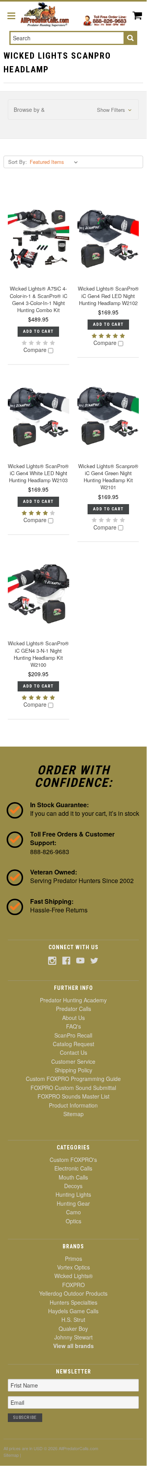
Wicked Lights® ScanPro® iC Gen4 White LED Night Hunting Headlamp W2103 (38, 473)
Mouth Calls (73, 1177)
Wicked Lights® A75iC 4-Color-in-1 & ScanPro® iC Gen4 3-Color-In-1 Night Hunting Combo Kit (38, 299)
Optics (73, 1221)
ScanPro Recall (73, 1035)
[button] (73, 109)
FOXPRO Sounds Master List (73, 1096)
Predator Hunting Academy (73, 1000)
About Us (73, 1018)
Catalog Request (73, 1044)
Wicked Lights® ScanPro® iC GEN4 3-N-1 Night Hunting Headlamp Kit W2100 (38, 653)
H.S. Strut (73, 1319)
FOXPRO (73, 1285)
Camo (73, 1212)
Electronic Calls (73, 1168)
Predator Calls (73, 1009)
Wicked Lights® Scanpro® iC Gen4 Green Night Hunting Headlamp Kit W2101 (108, 476)
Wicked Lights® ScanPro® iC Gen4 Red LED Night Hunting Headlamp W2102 (108, 295)
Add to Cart (38, 331)
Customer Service (73, 1061)
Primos (73, 1258)
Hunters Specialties (73, 1302)
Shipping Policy (73, 1070)
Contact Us (73, 1052)
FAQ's (73, 1026)
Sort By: (17, 161)
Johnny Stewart (73, 1337)
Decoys (73, 1186)
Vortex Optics (73, 1267)
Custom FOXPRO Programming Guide (73, 1079)
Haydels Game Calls (73, 1311)
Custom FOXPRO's (73, 1159)
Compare (35, 350)
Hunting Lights (73, 1194)
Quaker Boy (73, 1328)
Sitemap (73, 1114)
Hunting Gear (73, 1203)
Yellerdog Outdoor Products (73, 1293)
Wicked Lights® (73, 1276)
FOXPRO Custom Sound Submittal (73, 1088)
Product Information (73, 1105)
